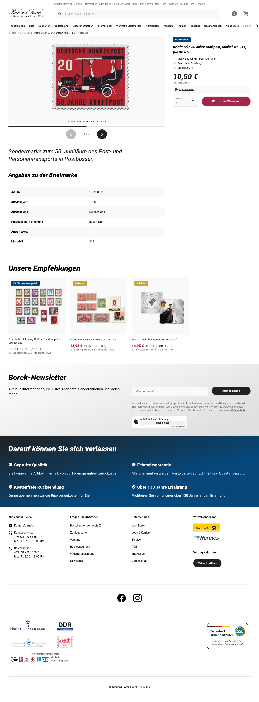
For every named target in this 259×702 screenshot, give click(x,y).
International (104, 25)
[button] (60, 14)
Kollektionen (18, 25)
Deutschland (61, 25)
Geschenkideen (213, 25)
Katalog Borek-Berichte (192, 3)
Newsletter (125, 3)
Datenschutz (238, 410)
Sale (31, 25)
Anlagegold (232, 25)
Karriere (173, 3)
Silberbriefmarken (83, 25)
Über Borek (161, 3)
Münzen (168, 25)
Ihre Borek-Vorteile (143, 3)
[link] (26, 14)
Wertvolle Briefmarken (128, 25)
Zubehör (195, 25)
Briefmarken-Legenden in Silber (101, 3)
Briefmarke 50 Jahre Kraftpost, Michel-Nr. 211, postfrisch (61, 33)
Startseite (12, 33)
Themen (181, 25)
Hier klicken (162, 422)
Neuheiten (44, 25)
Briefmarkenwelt (63, 3)
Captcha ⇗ (178, 426)
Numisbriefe (153, 25)
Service (78, 3)
